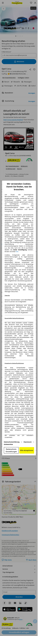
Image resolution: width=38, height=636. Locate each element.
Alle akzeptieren (26, 450)
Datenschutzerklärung (11, 442)
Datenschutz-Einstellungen (11, 450)
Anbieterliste (8, 444)
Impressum (28, 442)
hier (17, 251)
